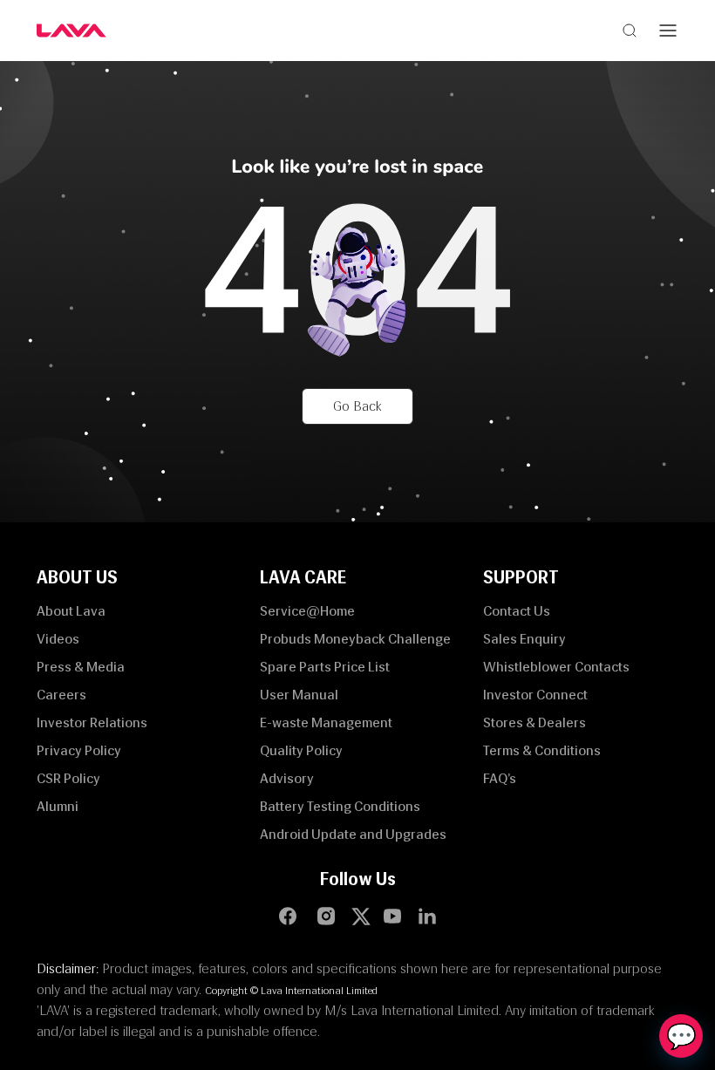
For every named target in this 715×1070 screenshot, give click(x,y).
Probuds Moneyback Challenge (355, 638)
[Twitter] (364, 916)
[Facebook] (288, 916)
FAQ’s (499, 778)
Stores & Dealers (534, 722)
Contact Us (516, 611)
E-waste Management (326, 722)
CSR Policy (68, 778)
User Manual (299, 694)
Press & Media (81, 666)
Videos (58, 638)
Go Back (357, 406)
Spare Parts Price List (325, 666)
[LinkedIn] (427, 916)
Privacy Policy (79, 750)
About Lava (71, 611)
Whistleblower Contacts (556, 666)
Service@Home (307, 611)
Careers (61, 694)
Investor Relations (92, 722)
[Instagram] (326, 916)
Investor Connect (535, 694)
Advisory (287, 778)
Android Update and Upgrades (353, 834)
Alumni (57, 806)
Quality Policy (301, 750)
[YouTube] (392, 916)
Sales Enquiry (524, 638)
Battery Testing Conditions (340, 806)
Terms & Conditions (542, 750)
